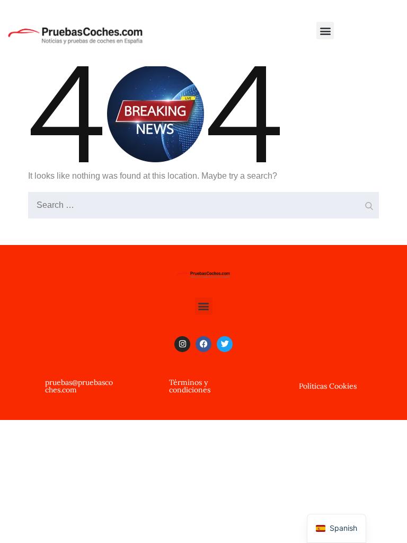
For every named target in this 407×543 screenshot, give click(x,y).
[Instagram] (182, 344)
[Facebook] (203, 344)
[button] (325, 30)
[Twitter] (225, 344)
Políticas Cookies (328, 386)
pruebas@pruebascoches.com (79, 386)
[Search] (368, 202)
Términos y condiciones (189, 386)
